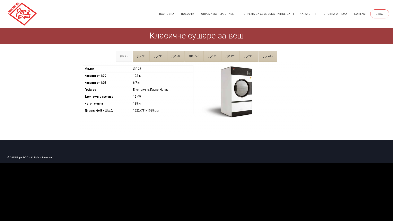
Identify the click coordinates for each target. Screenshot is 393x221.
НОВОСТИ (187, 13)
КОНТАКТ (360, 13)
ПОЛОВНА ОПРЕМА (334, 13)
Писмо (378, 14)
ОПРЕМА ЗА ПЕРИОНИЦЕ (217, 13)
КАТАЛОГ (306, 13)
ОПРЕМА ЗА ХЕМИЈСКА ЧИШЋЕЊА (267, 13)
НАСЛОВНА (166, 13)
